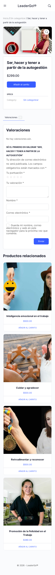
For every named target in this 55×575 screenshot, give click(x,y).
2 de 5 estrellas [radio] (11, 177)
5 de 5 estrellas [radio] (21, 177)
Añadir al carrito (21, 84)
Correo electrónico (18, 213)
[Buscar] (49, 6)
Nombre (12, 200)
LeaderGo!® (27, 6)
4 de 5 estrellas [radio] (18, 177)
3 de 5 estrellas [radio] (14, 177)
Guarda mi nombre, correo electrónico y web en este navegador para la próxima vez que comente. (27, 229)
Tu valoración (15, 183)
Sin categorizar (17, 18)
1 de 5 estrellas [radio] (8, 177)
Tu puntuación (15, 173)
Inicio (5, 18)
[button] (46, 32)
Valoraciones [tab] (13, 117)
